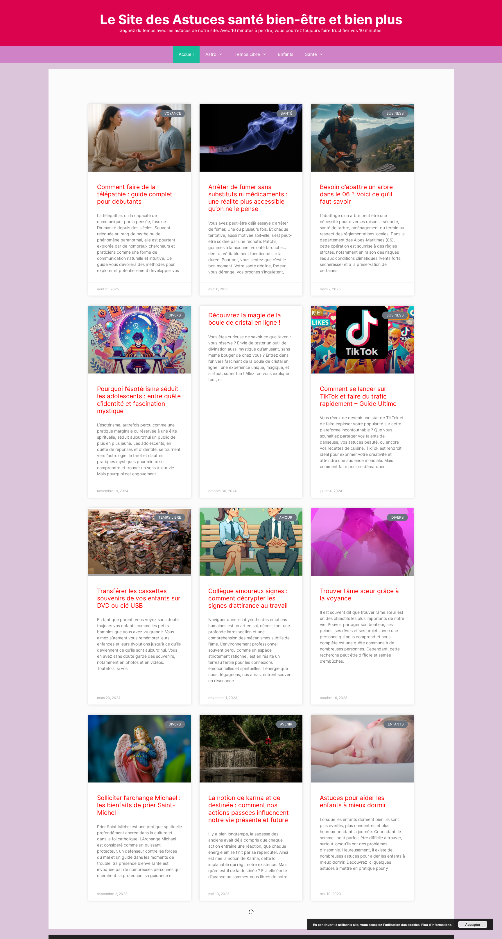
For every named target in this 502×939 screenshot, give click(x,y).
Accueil (186, 54)
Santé (311, 54)
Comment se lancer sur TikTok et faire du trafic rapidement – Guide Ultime (358, 396)
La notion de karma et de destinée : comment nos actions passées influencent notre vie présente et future (248, 809)
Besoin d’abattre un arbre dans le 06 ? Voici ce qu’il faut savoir (356, 194)
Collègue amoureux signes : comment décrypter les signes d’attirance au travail (248, 598)
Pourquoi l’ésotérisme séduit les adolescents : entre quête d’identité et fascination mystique (139, 400)
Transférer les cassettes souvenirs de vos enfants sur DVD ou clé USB (138, 598)
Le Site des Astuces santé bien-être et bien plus (251, 19)
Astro (210, 54)
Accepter (473, 924)
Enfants (285, 54)
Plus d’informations (436, 924)
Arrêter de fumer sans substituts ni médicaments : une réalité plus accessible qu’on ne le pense (248, 198)
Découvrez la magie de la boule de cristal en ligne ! (244, 319)
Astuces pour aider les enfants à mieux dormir (353, 801)
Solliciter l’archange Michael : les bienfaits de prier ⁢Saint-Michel (139, 805)
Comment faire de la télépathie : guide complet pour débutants (134, 194)
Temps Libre (247, 54)
